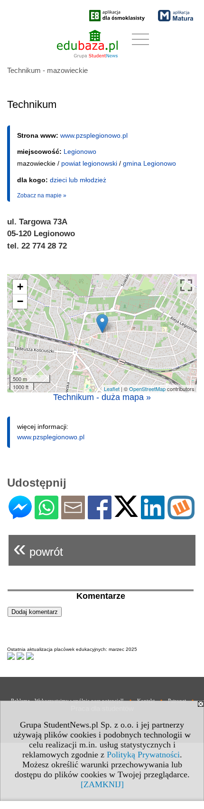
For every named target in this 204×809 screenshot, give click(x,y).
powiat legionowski (89, 163)
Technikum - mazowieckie (47, 70)
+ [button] (20, 287)
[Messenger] (20, 515)
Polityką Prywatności (143, 754)
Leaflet (112, 388)
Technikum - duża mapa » (102, 397)
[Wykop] (181, 515)
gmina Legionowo (149, 163)
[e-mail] (73, 515)
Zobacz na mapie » (41, 195)
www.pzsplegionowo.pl (94, 135)
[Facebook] (99, 515)
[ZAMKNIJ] (102, 784)
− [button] (20, 301)
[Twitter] (126, 513)
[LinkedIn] (153, 515)
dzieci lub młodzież (78, 180)
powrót (38, 547)
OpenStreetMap (147, 388)
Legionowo (80, 151)
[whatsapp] (46, 515)
